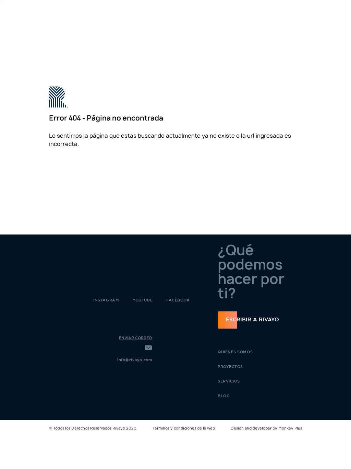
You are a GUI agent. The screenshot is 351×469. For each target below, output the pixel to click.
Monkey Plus (290, 428)
